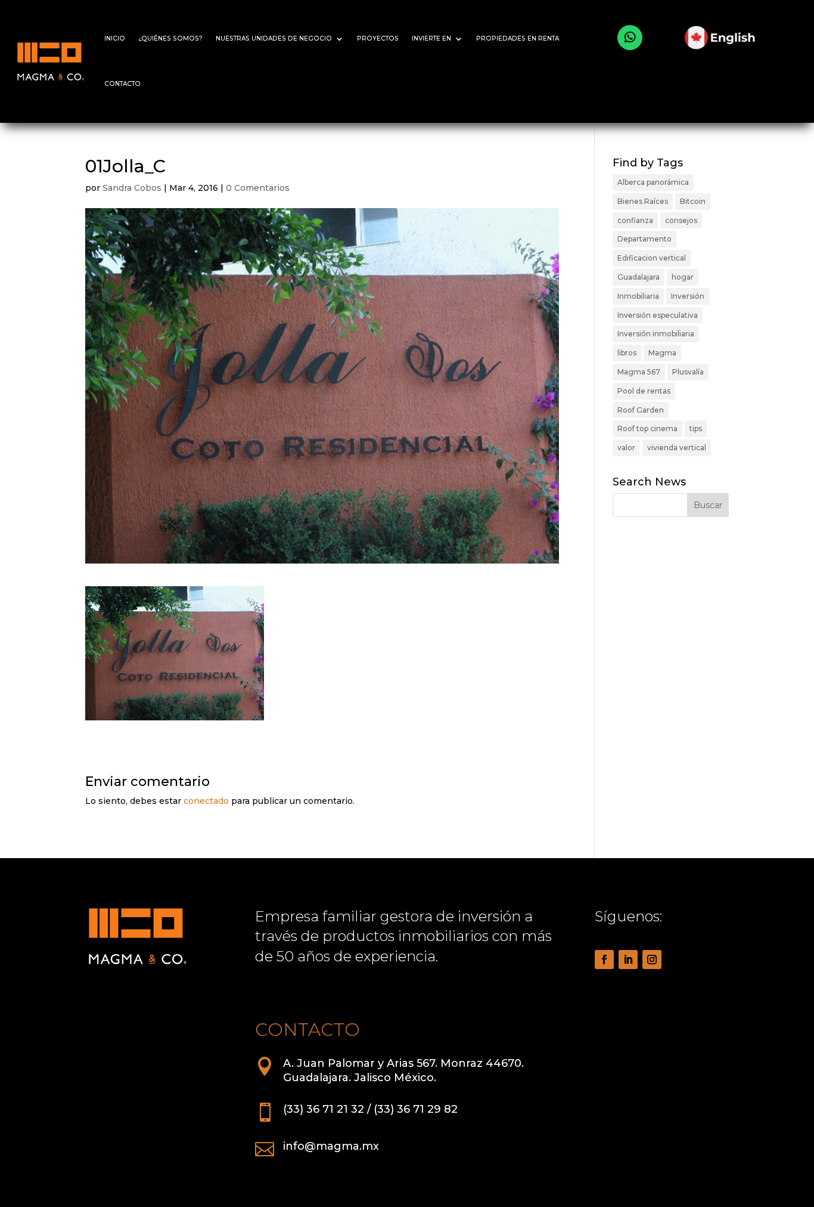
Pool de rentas (643, 390)
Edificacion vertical (651, 257)
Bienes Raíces (642, 201)
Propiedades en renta (517, 38)
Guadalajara (638, 277)
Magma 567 (638, 371)
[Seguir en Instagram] (651, 959)
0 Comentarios (258, 187)
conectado (206, 801)
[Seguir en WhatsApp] (629, 37)
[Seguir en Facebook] (604, 959)
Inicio (114, 38)
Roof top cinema (647, 428)
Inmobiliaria (638, 296)
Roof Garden (640, 410)
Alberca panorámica (653, 182)
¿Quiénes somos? (170, 38)
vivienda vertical (676, 447)
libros (626, 352)
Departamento (644, 238)
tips (695, 428)
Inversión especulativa (657, 315)
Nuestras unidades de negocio (274, 38)
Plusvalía (688, 371)
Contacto (122, 84)
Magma (662, 352)
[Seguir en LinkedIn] (628, 959)
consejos (681, 220)
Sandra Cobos (131, 187)
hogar (683, 277)
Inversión (687, 296)
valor (626, 447)
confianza (635, 220)
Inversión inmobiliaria (655, 333)
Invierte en (431, 38)
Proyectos (378, 38)
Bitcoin (693, 201)
